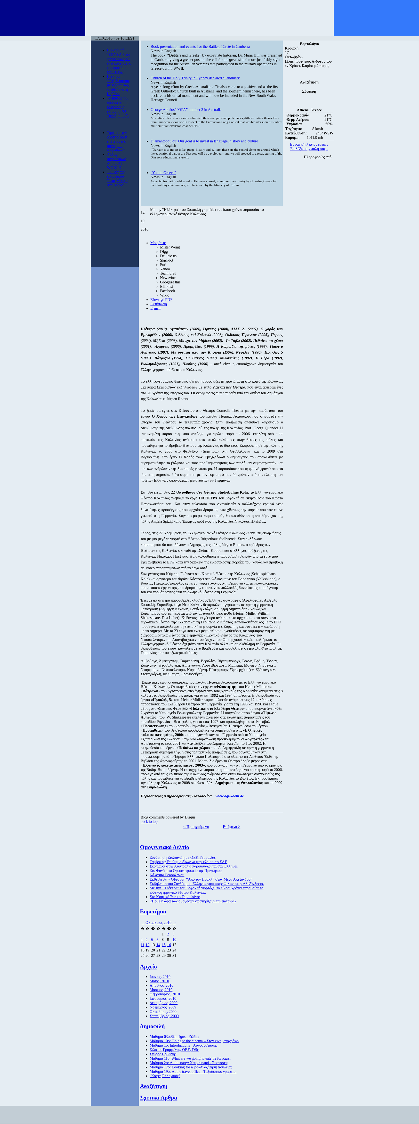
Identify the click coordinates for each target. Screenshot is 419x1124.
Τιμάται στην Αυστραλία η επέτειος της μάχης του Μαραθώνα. (117, 141)
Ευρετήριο (153, 911)
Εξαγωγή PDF (161, 300)
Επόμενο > (231, 827)
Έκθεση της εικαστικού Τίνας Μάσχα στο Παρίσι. (117, 178)
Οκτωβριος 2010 (158, 922)
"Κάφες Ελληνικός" (165, 1076)
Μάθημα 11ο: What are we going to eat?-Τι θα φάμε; (190, 1058)
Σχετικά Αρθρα (158, 1097)
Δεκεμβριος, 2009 (163, 1003)
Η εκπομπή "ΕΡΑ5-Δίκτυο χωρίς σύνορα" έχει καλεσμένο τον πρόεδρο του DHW (119, 61)
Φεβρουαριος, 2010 (165, 994)
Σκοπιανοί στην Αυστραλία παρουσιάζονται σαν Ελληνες (193, 866)
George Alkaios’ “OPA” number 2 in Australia (186, 109)
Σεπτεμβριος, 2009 (164, 1016)
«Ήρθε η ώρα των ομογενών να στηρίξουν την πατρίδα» (193, 901)
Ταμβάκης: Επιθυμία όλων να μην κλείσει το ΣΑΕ (188, 862)
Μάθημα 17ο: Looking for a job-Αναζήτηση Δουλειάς (191, 1067)
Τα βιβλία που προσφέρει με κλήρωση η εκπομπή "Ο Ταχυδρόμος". (118, 107)
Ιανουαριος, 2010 (163, 998)
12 (147, 945)
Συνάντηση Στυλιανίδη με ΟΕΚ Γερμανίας (183, 857)
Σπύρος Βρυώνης (163, 1054)
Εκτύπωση (158, 304)
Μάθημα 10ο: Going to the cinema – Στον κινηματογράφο (194, 1041)
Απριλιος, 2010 (161, 985)
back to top (149, 821)
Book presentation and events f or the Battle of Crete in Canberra (200, 46)
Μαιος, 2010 (159, 981)
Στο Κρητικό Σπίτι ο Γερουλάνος (175, 897)
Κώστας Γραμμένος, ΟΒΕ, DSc (174, 1050)
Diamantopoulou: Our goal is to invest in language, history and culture (204, 141)
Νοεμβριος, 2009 (163, 1007)
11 (142, 945)
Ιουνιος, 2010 (160, 977)
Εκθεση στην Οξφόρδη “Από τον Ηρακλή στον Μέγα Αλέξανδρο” (201, 879)
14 (158, 945)
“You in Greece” (163, 173)
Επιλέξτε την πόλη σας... (309, 149)
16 (169, 945)
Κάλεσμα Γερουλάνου (167, 875)
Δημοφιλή (152, 1026)
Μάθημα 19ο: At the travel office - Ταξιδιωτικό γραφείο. (193, 1071)
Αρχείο (148, 966)
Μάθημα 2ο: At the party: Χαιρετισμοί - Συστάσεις (189, 1063)
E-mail (155, 308)
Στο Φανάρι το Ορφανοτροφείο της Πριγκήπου (186, 870)
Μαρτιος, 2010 (161, 990)
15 (164, 945)
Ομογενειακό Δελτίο (164, 847)
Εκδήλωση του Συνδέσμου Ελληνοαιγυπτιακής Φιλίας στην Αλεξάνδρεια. (207, 884)
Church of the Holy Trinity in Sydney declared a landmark (195, 78)
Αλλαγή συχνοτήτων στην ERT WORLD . (116, 161)
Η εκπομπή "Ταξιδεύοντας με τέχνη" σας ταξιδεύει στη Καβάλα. (118, 85)
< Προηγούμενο (196, 827)
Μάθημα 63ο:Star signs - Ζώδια (174, 1036)
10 (174, 939)
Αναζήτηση (154, 1086)
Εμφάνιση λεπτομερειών (309, 144)
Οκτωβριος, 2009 (163, 1011)
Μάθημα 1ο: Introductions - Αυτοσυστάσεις (183, 1045)
